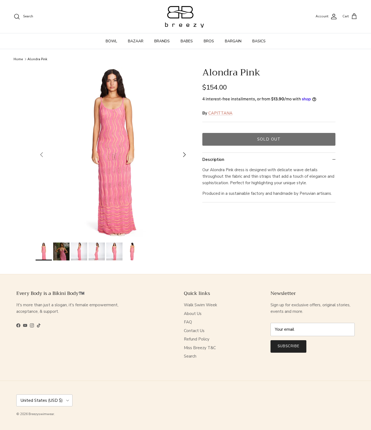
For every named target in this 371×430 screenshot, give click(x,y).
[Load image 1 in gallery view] (113, 152)
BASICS (259, 41)
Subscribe (288, 346)
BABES (187, 41)
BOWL (111, 41)
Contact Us (194, 330)
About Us (193, 313)
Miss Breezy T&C (200, 348)
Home (18, 59)
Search (190, 356)
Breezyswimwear (41, 414)
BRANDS (162, 41)
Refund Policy (196, 339)
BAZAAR (135, 41)
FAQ (188, 322)
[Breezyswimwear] (185, 16)
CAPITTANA (220, 113)
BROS (209, 41)
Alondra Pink (37, 59)
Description (213, 159)
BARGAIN (233, 41)
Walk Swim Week (200, 305)
